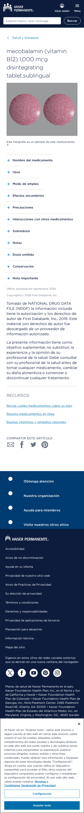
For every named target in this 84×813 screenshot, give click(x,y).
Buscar (72, 20)
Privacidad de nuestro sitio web (27, 575)
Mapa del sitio (15, 647)
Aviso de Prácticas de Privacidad (28, 584)
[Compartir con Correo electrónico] (11, 445)
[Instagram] (57, 673)
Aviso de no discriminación (24, 557)
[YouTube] (33, 673)
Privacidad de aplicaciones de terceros (32, 620)
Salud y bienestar (25, 38)
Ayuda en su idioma (19, 566)
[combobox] (32, 20)
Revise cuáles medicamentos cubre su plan (39, 406)
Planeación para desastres (23, 629)
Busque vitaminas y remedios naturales (36, 422)
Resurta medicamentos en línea (30, 414)
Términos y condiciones (22, 602)
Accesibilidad (14, 548)
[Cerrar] (79, 723)
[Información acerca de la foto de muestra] (8, 145)
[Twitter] (9, 673)
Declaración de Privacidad (38, 785)
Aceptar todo (42, 805)
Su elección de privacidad (23, 593)
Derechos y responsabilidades (26, 611)
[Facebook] (21, 673)
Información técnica (19, 638)
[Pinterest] (45, 673)
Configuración (42, 793)
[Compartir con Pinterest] (45, 445)
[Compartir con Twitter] (33, 445)
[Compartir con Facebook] (22, 445)
